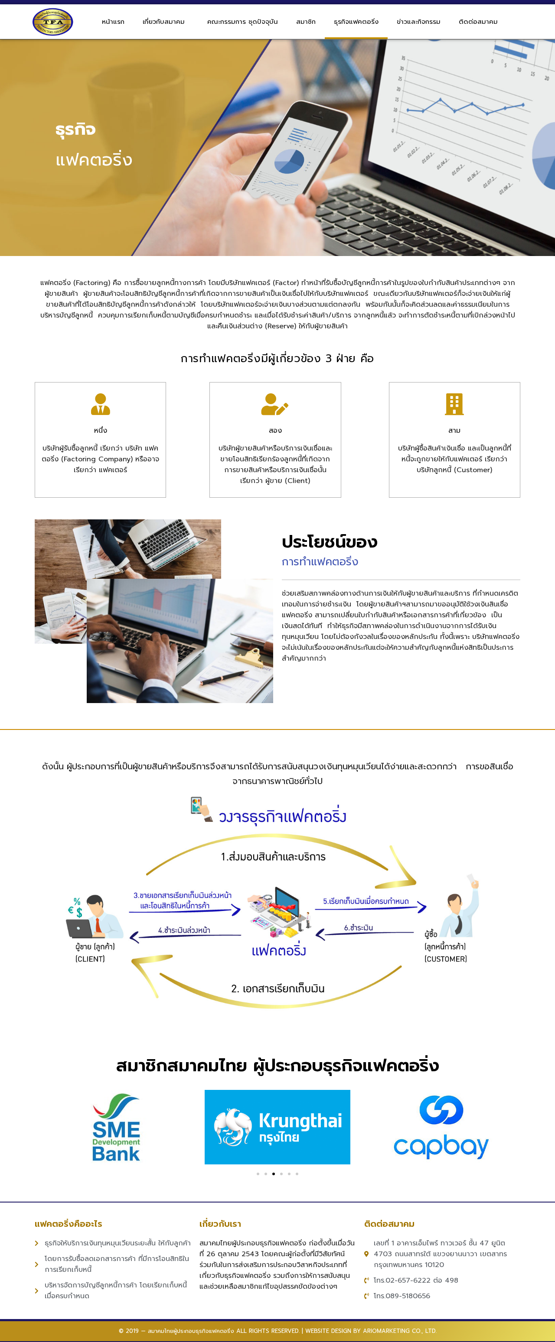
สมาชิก (306, 21)
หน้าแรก (113, 21)
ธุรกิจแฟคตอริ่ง (356, 21)
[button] (258, 1174)
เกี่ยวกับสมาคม (164, 21)
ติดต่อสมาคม (478, 21)
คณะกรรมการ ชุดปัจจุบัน (242, 21)
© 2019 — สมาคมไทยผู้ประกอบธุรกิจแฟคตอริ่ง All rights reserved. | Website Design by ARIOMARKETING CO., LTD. (278, 1331)
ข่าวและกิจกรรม (419, 21)
